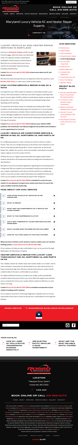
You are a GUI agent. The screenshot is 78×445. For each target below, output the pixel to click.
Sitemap (56, 435)
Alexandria (47, 418)
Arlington (29, 418)
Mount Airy (61, 410)
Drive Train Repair (66, 80)
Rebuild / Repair (65, 82)
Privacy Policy (36, 435)
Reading (54, 414)
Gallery (65, 13)
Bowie (29, 408)
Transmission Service (67, 77)
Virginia (19, 52)
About (12, 13)
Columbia (67, 410)
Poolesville (44, 410)
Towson (38, 408)
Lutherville (23, 412)
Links (48, 435)
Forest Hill (27, 406)
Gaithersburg (36, 410)
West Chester (68, 414)
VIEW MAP (41, 390)
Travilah (38, 412)
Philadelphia (8, 416)
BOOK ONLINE (62, 7)
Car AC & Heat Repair (67, 59)
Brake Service (65, 66)
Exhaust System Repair (68, 56)
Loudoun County (43, 429)
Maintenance (64, 48)
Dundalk (33, 408)
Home (6, 13)
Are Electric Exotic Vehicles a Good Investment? (66, 102)
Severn (68, 412)
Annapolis (30, 410)
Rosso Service (12, 72)
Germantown (8, 412)
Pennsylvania (59, 406)
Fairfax (69, 418)
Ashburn (48, 420)
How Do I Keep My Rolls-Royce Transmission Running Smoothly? (68, 95)
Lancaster (48, 414)
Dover (15, 418)
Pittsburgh (15, 416)
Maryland (12, 52)
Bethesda (24, 408)
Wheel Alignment (66, 69)
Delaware (66, 406)
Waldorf (23, 414)
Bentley (3, 81)
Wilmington (69, 416)
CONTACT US (39, 33)
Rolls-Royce (11, 81)
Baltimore (18, 408)
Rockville (10, 410)
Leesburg (53, 420)
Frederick (18, 414)
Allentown (43, 416)
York (58, 414)
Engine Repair (65, 50)
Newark (63, 416)
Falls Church (35, 418)
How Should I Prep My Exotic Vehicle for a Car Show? (68, 121)
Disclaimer (23, 435)
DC (27, 52)
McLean (42, 418)
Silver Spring (34, 414)
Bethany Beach (22, 418)
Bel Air (49, 410)
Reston (53, 418)
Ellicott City (17, 410)
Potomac (51, 412)
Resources (43, 13)
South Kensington (31, 412)
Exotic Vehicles (31, 13)
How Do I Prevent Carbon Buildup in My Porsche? (67, 114)
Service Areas (54, 13)
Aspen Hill (62, 412)
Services (19, 13)
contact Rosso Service (20, 244)
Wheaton (56, 412)
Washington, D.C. (55, 429)
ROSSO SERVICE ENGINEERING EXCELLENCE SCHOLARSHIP (39, 308)
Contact (73, 13)
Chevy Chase (44, 412)
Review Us (71, 2)
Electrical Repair (66, 53)
